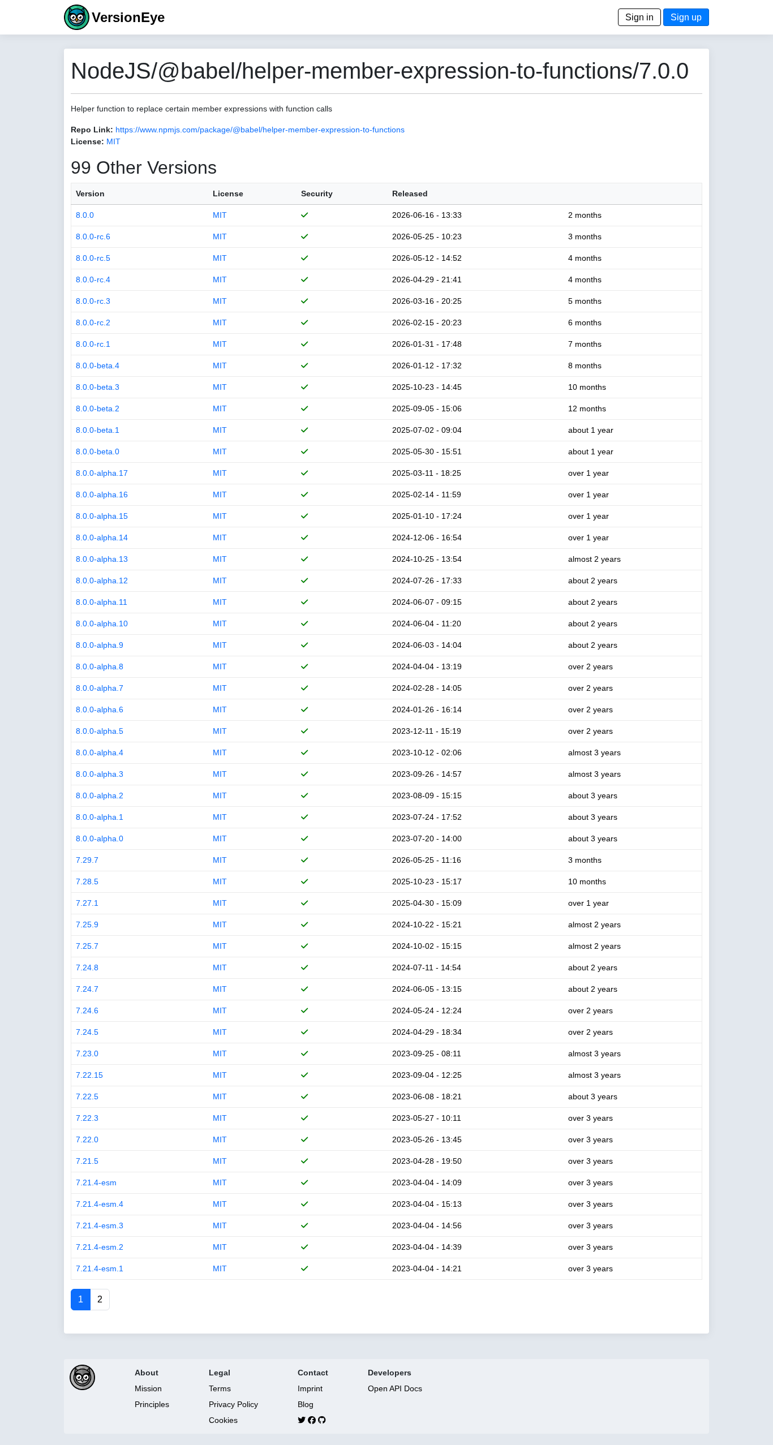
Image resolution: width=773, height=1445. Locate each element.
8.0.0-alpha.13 (102, 559)
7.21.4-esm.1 (99, 1268)
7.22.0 (87, 1139)
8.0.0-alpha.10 (102, 623)
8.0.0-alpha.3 (99, 774)
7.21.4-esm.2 (99, 1247)
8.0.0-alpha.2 (99, 795)
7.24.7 (87, 989)
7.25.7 (87, 946)
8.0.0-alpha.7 (99, 688)
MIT (113, 141)
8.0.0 (85, 215)
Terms (220, 1388)
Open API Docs (395, 1388)
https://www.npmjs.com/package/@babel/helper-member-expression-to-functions (260, 129)
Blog (306, 1404)
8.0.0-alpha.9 (99, 645)
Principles (152, 1404)
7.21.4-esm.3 (99, 1225)
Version (90, 193)
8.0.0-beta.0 (97, 451)
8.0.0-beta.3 (97, 387)
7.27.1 (87, 903)
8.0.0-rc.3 (93, 301)
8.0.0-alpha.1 (99, 817)
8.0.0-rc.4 (93, 279)
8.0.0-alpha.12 (102, 580)
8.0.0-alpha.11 (101, 602)
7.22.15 (89, 1075)
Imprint (310, 1388)
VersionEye (128, 17)
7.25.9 (87, 924)
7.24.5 (87, 1032)
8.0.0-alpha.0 (99, 838)
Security (317, 193)
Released (410, 193)
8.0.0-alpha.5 (99, 731)
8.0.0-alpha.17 (102, 473)
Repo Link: (92, 129)
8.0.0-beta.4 (97, 365)
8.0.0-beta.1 (97, 430)
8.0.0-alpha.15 (102, 516)
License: (87, 141)
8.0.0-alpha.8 (99, 666)
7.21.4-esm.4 (99, 1204)
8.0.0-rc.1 (93, 344)
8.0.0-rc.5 (93, 258)
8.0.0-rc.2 (93, 322)
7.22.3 (87, 1118)
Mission (148, 1388)
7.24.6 (87, 1010)
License (228, 193)
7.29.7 (87, 860)
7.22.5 (87, 1096)
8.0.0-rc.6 (93, 236)
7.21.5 (87, 1161)
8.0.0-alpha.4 (99, 752)
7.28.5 (87, 881)
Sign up (686, 17)
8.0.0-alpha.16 (102, 494)
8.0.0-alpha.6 (99, 709)
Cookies (223, 1420)
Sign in (639, 17)
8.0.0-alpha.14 (102, 537)
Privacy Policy (233, 1404)
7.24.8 (87, 967)
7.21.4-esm (96, 1182)
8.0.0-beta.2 (97, 408)
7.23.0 (87, 1053)
